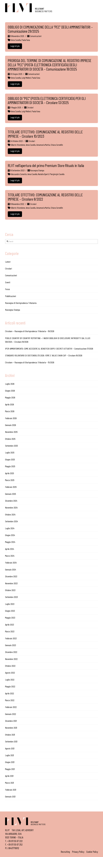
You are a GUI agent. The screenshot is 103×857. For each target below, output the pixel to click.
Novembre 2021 (11, 727)
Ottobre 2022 (10, 665)
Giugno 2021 (9, 762)
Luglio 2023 (9, 603)
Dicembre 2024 (11, 500)
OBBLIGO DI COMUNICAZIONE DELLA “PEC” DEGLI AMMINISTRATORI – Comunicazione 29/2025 (50, 29)
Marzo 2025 (9, 480)
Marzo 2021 (9, 782)
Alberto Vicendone (18, 144)
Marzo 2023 (9, 631)
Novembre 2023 (11, 583)
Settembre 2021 (11, 741)
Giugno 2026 (10, 390)
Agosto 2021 (9, 748)
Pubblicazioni (10, 296)
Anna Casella (16, 40)
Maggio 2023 (10, 617)
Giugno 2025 (10, 459)
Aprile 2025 (9, 473)
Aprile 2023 (9, 624)
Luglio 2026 (9, 383)
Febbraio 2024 (11, 562)
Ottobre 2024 (10, 514)
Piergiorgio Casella (57, 174)
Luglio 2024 (9, 528)
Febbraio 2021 (10, 789)
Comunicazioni (35, 36)
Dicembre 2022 (11, 652)
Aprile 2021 (9, 775)
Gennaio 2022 (10, 714)
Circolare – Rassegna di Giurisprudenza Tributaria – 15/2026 (29, 362)
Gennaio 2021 (10, 796)
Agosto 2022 (10, 672)
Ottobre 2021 (10, 734)
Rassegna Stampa (37, 170)
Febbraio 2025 (11, 486)
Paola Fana (26, 40)
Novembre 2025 (11, 431)
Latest (7, 261)
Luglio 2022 (9, 679)
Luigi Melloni (26, 77)
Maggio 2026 (10, 397)
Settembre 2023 (11, 596)
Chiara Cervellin (57, 144)
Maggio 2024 (10, 541)
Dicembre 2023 (11, 576)
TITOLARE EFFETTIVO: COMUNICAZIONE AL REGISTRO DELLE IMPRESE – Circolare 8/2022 (45, 196)
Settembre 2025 (11, 445)
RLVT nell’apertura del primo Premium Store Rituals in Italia (46, 165)
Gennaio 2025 (10, 493)
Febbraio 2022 (11, 707)
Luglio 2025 (9, 452)
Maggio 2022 (10, 686)
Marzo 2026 (9, 411)
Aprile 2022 (9, 693)
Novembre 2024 (11, 507)
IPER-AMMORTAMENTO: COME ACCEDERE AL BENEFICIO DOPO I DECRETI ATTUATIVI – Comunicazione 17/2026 (49, 348)
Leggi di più (15, 45)
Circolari (30, 107)
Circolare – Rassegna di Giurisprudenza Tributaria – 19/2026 (29, 331)
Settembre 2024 (11, 521)
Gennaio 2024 (10, 569)
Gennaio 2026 (10, 425)
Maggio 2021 (10, 769)
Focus (7, 289)
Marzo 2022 (9, 700)
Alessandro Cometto (19, 174)
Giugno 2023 (10, 610)
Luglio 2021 (9, 755)
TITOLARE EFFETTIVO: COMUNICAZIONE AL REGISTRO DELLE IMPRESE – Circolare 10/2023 (45, 133)
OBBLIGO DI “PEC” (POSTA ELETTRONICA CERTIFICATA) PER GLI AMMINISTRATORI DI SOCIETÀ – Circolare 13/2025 (47, 100)
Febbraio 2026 (11, 418)
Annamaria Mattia (43, 144)
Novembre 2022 (11, 658)
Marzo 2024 (9, 555)
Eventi (7, 282)
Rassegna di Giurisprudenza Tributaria (20, 302)
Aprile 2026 (9, 404)
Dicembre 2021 (11, 720)
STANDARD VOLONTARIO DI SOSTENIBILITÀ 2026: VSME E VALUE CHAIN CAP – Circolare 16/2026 (43, 355)
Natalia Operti (43, 174)
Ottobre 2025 (10, 438)
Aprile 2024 (9, 548)
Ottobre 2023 (10, 590)
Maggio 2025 (10, 466)
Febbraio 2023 (11, 638)
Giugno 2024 (10, 535)
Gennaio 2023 (10, 645)
